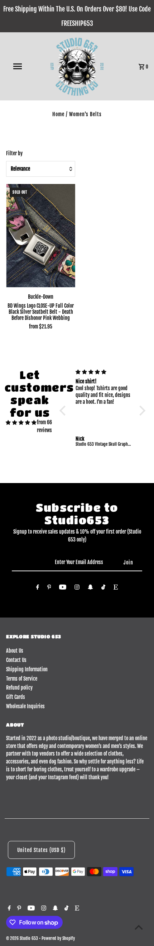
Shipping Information (27, 669)
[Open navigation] (19, 66)
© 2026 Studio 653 (22, 938)
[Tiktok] (103, 588)
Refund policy (19, 688)
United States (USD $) (41, 850)
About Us (14, 651)
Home (58, 114)
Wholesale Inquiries (25, 706)
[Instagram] (77, 588)
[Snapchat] (90, 588)
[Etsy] (116, 588)
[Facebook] (37, 588)
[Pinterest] (49, 588)
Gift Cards (15, 697)
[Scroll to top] (139, 927)
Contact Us (16, 660)
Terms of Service (21, 679)
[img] (21, 422)
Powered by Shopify (58, 938)
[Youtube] (62, 588)
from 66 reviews (44, 426)
